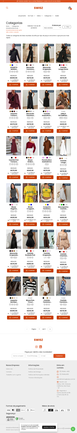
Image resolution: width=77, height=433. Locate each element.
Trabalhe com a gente (13, 375)
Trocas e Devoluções (35, 378)
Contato (9, 372)
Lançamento (22, 16)
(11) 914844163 (64, 374)
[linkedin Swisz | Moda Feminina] (40, 347)
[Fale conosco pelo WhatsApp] (73, 429)
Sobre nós (9, 369)
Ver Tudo (30, 16)
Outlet (57, 16)
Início (7, 26)
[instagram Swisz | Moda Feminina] (36, 347)
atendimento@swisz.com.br (66, 379)
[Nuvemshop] (64, 429)
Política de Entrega (34, 372)
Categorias (48, 16)
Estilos (39, 16)
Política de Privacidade (35, 369)
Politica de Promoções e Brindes (38, 375)
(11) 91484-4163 (64, 371)
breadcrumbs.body (12, 28)
